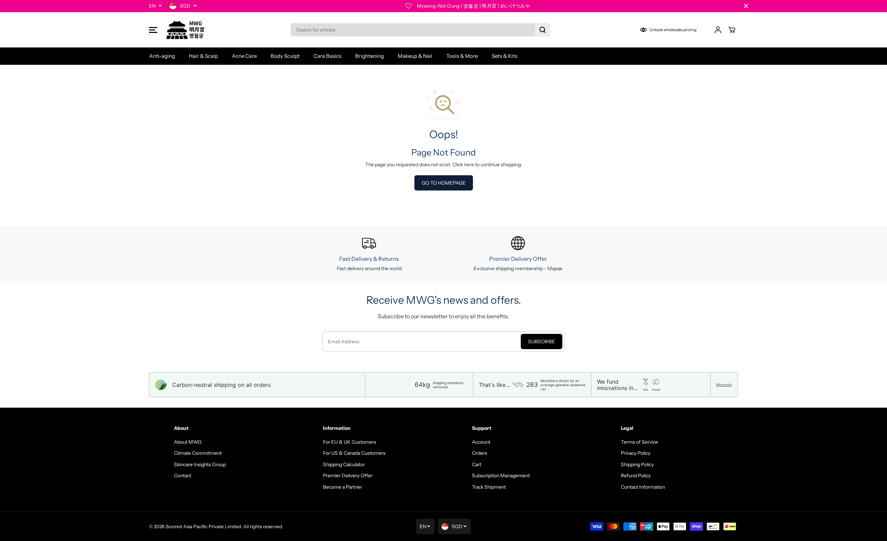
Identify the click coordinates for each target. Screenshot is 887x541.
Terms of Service (639, 442)
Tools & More (462, 56)
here (469, 164)
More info (724, 385)
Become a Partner (342, 487)
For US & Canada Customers (354, 453)
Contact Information (643, 487)
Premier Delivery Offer (347, 475)
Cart (476, 464)
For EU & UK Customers (349, 442)
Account (481, 442)
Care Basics (327, 56)
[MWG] (185, 30)
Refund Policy (636, 475)
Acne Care (244, 56)
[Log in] (718, 30)
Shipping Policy (637, 464)
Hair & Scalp (203, 56)
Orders (479, 453)
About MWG (188, 442)
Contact (182, 475)
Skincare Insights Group (200, 464)
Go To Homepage (444, 183)
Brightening (369, 56)
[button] (153, 29)
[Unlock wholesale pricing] (669, 30)
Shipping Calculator (344, 464)
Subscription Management (501, 475)
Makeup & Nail (415, 56)
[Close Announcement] (746, 6)
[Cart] (732, 30)
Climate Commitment (198, 453)
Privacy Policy (635, 453)
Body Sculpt (285, 56)
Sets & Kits (504, 56)
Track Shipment (489, 487)
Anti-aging (162, 56)
